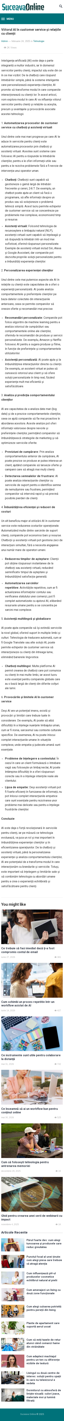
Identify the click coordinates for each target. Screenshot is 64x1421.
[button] (7, 19)
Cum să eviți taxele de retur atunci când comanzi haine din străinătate (43, 1343)
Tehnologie (38, 41)
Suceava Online (28, 1414)
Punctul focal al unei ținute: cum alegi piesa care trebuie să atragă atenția (44, 1260)
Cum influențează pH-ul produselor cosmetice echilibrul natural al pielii (41, 1277)
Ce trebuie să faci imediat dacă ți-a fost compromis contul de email (27, 950)
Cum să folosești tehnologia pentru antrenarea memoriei (25, 1164)
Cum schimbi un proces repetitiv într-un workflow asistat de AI (27, 1003)
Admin (4, 41)
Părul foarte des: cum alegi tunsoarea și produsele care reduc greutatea (44, 1244)
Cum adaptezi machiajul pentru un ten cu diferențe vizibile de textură (43, 1360)
